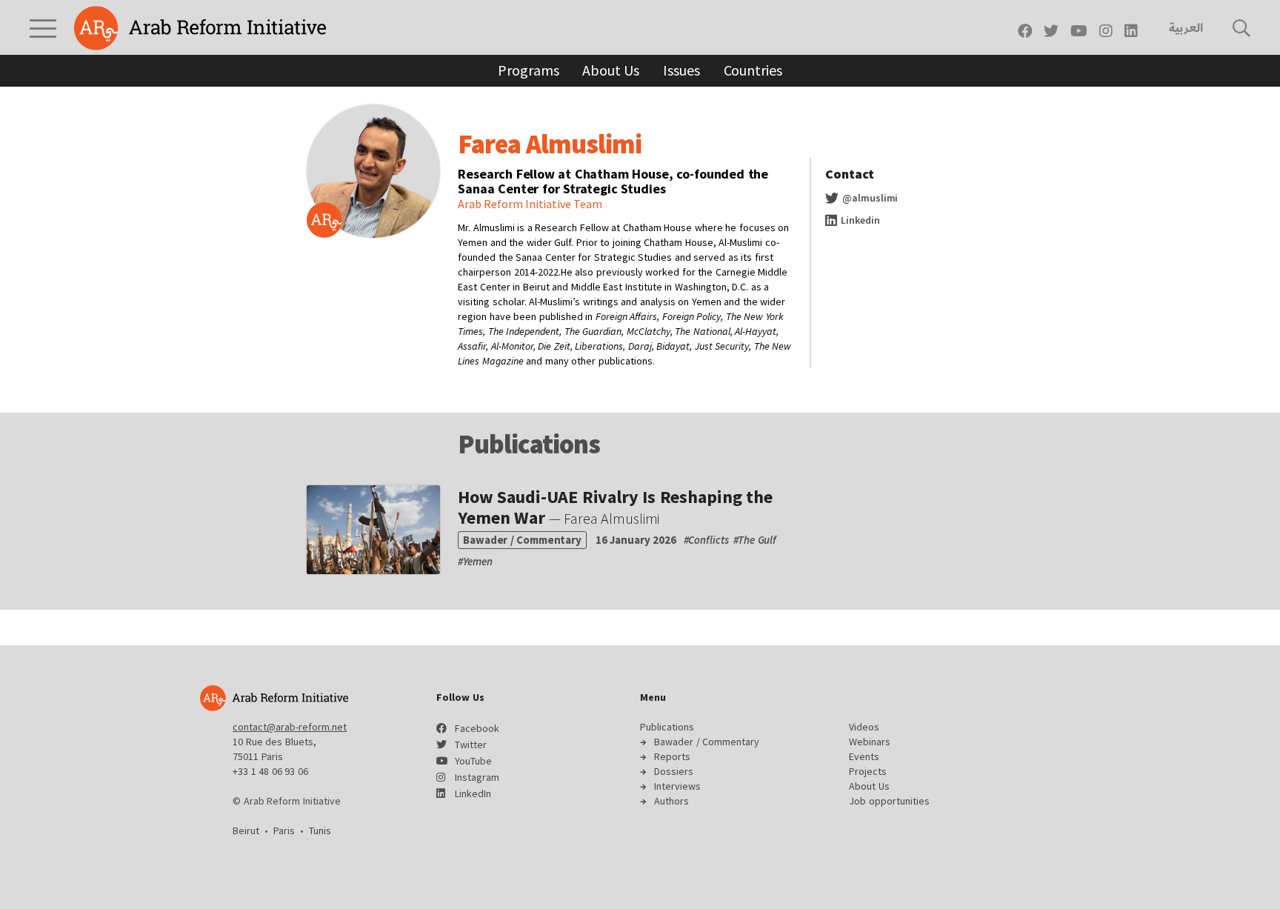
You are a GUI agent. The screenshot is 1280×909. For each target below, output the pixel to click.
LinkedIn (473, 793)
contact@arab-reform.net (290, 726)
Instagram (477, 777)
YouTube (473, 761)
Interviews (677, 786)
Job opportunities (889, 801)
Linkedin (859, 220)
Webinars (869, 741)
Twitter (471, 744)
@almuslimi (869, 197)
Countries (753, 70)
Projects (868, 771)
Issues (681, 70)
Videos (864, 726)
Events (864, 756)
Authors (671, 801)
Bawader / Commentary (706, 741)
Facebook (477, 728)
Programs (528, 70)
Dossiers (673, 771)
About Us (610, 70)
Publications (667, 726)
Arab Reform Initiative (200, 28)
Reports (672, 756)
